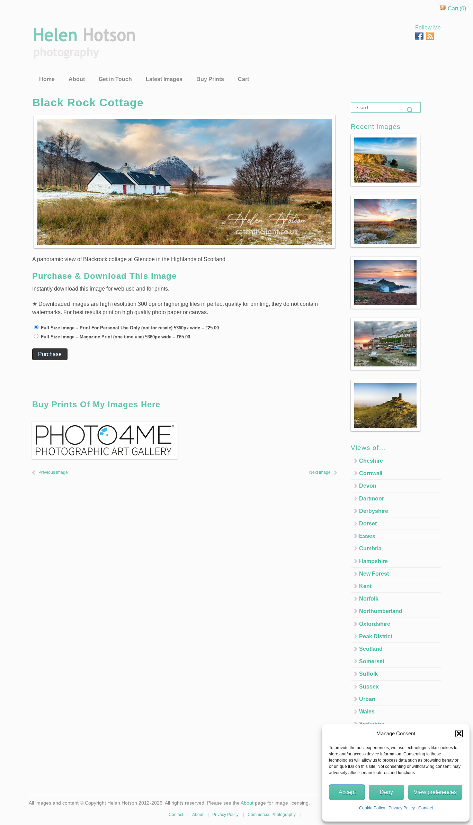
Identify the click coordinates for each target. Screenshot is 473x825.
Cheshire (371, 461)
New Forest (374, 574)
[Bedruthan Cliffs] (385, 161)
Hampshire (373, 561)
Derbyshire (373, 511)
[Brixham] (385, 345)
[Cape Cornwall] (385, 284)
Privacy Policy (402, 808)
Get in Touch (115, 79)
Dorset (368, 523)
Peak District (375, 636)
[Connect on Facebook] (420, 38)
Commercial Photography (272, 814)
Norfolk (368, 599)
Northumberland (380, 611)
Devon (367, 486)
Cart (243, 79)
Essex (367, 536)
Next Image (320, 472)
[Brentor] (385, 406)
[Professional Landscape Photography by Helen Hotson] (83, 54)
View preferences (435, 792)
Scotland (371, 649)
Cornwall (370, 473)
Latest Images (164, 79)
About (77, 79)
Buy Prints (210, 79)
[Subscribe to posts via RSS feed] (430, 38)
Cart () (456, 8)
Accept (347, 792)
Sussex (369, 687)
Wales (367, 712)
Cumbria (370, 548)
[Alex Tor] (385, 222)
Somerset (371, 661)
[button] (459, 733)
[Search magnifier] (410, 110)
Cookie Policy (372, 808)
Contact (425, 808)
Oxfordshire (374, 624)
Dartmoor (371, 499)
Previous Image (53, 472)
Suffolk (368, 674)
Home (47, 79)
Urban (367, 699)
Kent (365, 586)
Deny (386, 792)
